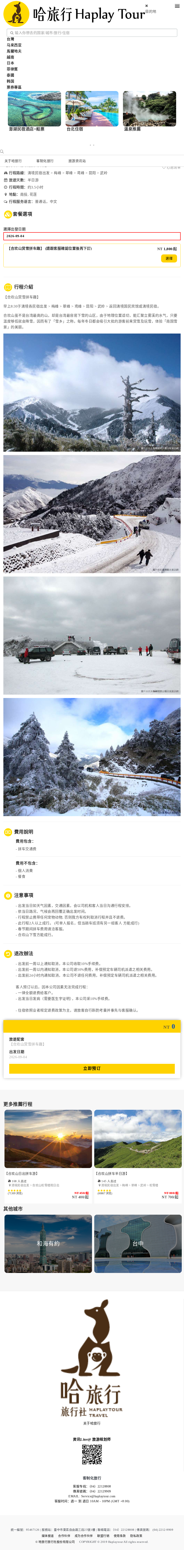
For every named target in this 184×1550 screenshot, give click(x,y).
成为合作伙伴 (84, 1535)
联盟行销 (103, 1535)
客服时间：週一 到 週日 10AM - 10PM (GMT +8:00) (92, 1501)
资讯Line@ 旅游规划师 (92, 1439)
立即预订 (92, 1068)
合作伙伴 (64, 1535)
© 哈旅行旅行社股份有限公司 (55, 1541)
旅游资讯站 (77, 161)
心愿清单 (173, 167)
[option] (48, 1160)
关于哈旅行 (13, 161)
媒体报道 (48, 1535)
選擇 (169, 258)
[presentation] (90, 145)
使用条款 (120, 1535)
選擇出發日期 (14, 229)
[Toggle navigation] (177, 6)
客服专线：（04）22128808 (92, 1486)
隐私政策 (136, 1535)
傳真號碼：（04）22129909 (92, 1491)
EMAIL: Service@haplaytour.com (92, 1496)
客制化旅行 (45, 161)
